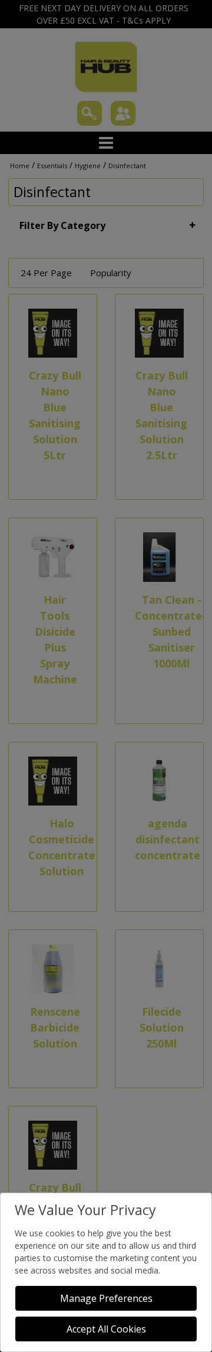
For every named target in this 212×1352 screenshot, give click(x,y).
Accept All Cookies (106, 1328)
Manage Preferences (106, 1298)
